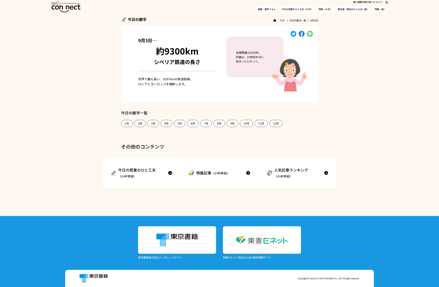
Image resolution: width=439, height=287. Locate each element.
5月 (179, 123)
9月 (232, 123)
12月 (276, 123)
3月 (153, 123)
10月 (246, 123)
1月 (127, 123)
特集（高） (380, 9)
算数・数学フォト (267, 9)
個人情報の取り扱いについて (367, 2)
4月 (166, 123)
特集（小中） (325, 9)
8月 (219, 123)
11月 (261, 123)
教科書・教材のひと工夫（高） (353, 9)
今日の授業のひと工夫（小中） (297, 9)
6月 (193, 123)
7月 (206, 123)
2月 (140, 123)
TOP (282, 20)
